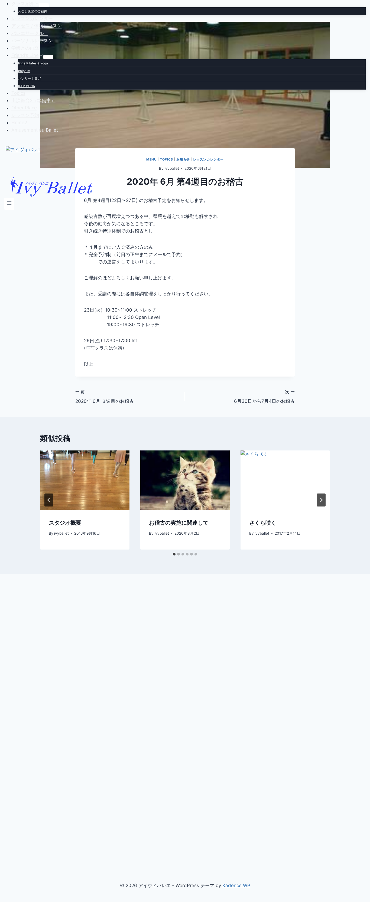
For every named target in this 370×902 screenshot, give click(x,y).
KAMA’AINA (26, 86)
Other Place (24, 108)
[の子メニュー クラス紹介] (44, 5)
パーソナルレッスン (32, 40)
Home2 (19, 122)
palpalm (24, 71)
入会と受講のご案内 (32, 11)
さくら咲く (262, 522)
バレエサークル (29, 33)
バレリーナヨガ (29, 78)
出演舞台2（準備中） (33, 100)
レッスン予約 (25, 115)
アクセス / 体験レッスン (36, 26)
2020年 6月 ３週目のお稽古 (104, 397)
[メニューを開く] (9, 204)
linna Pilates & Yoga (33, 63)
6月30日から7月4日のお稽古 (264, 397)
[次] (321, 500)
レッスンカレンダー (32, 18)
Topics (18, 93)
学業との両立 (25, 48)
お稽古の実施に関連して (179, 522)
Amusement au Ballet (34, 130)
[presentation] (84, 480)
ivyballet (61, 533)
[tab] (174, 554)
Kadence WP (236, 885)
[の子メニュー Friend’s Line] (48, 57)
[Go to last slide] (48, 500)
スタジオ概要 (65, 522)
